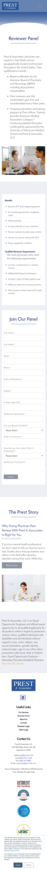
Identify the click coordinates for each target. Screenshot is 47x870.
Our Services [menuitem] (23, 712)
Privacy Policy (14, 850)
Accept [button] (18, 865)
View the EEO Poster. (13, 663)
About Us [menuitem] (23, 719)
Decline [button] (28, 865)
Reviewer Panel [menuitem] (23, 715)
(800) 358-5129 (27, 755)
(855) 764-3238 (26, 758)
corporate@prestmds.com (26, 763)
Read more (12, 565)
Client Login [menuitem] (23, 729)
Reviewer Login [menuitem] (24, 726)
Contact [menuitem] (23, 722)
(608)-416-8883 (25, 760)
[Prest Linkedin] (23, 697)
